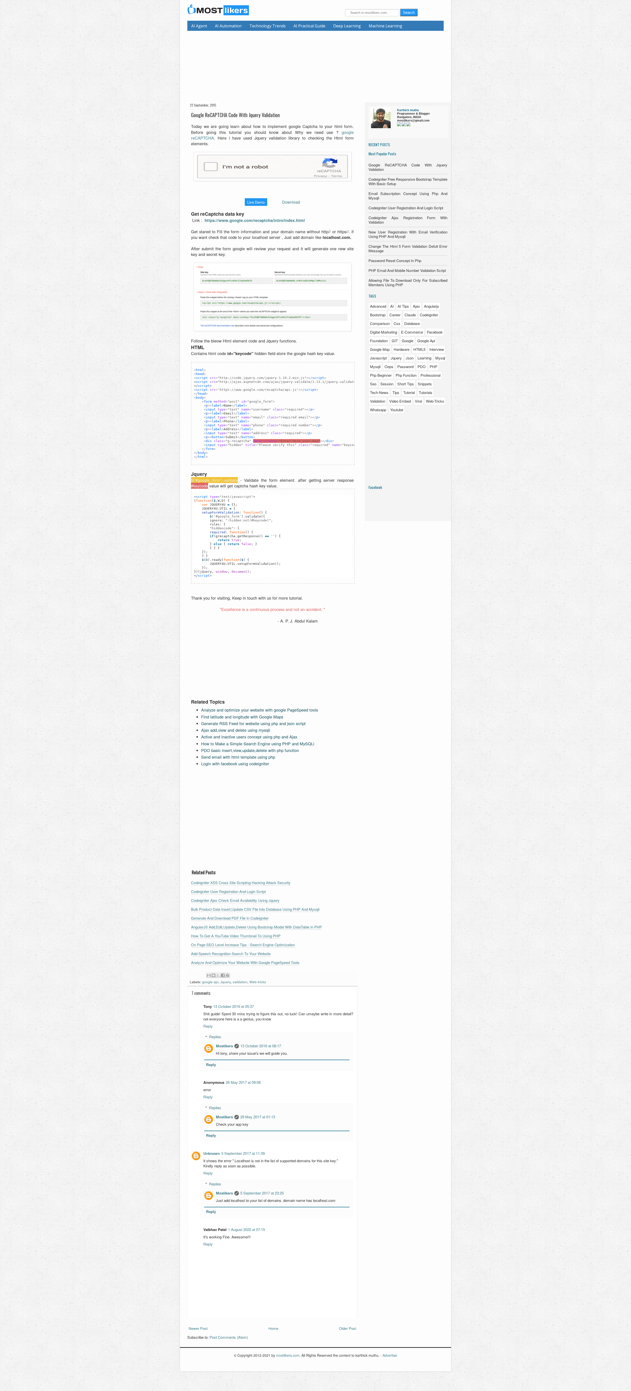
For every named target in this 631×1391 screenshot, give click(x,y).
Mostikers (224, 1046)
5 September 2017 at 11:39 (243, 1153)
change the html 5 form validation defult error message (407, 248)
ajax (416, 306)
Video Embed (400, 401)
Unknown (211, 1153)
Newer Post (198, 1328)
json (410, 357)
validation (240, 982)
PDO (422, 366)
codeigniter (429, 314)
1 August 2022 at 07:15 (246, 1229)
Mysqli (375, 366)
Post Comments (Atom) (229, 1337)
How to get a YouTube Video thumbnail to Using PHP (235, 935)
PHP (433, 366)
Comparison (380, 323)
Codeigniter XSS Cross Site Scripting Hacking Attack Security (241, 882)
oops (389, 366)
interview (436, 349)
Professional (430, 375)
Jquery (225, 982)
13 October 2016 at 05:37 (233, 1006)
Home (273, 1328)
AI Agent (199, 26)
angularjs (431, 306)
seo (373, 383)
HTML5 (419, 349)
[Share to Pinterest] (227, 975)
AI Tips (403, 306)
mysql (440, 357)
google (407, 340)
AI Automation (228, 26)
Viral (418, 401)
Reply (208, 1026)
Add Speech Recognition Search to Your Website (231, 953)
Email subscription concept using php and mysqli (407, 195)
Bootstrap (378, 314)
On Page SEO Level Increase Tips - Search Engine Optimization (243, 944)
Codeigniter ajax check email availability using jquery (235, 900)
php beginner (381, 375)
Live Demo (256, 202)
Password (405, 366)
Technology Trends (267, 26)
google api (210, 982)
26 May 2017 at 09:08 (243, 1082)
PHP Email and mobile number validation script (407, 270)
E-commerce (412, 332)
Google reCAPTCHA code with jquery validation (407, 167)
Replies (215, 1036)
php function (406, 375)
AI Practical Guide (309, 26)
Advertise (390, 1355)
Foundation (379, 340)
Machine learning (385, 26)
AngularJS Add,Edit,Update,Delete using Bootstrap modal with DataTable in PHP (256, 926)
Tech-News (379, 392)
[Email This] (208, 975)
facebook (435, 332)
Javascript (378, 357)
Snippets (425, 383)
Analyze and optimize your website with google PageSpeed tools (245, 962)
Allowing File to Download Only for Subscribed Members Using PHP (407, 282)
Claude (410, 314)
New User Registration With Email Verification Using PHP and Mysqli (407, 234)
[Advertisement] (317, 65)
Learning (424, 357)
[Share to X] (218, 975)
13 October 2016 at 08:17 (260, 1045)
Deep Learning (347, 26)
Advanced (378, 306)
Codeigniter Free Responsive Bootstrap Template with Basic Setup (407, 181)
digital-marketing (383, 332)
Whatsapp (378, 409)
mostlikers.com (287, 1355)
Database (412, 323)
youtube (396, 409)
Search (409, 12)
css (397, 323)
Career (395, 314)
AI (392, 306)
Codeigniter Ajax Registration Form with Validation (407, 220)
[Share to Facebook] (222, 975)
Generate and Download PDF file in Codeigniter (230, 918)
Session (386, 383)
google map (380, 349)
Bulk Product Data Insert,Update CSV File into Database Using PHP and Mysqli (255, 909)
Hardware (401, 349)
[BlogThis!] (213, 975)
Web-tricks (257, 982)
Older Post (347, 1328)
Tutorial (409, 392)
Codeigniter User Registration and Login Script (228, 891)
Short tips (405, 383)
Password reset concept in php (394, 260)
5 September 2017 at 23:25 (262, 1192)
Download (291, 202)
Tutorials (425, 392)
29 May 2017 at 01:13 (257, 1116)
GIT (395, 340)
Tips (395, 392)
